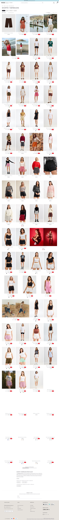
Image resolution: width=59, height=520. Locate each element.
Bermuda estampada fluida (23, 104)
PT (46, 514)
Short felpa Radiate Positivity (50, 437)
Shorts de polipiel (8, 199)
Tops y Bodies (25, 482)
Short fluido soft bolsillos (36, 128)
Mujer (7, 2)
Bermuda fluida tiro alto (50, 223)
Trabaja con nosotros (33, 508)
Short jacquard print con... (9, 175)
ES (44, 514)
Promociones (19, 508)
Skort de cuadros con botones (36, 175)
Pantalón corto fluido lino (50, 413)
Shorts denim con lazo (50, 389)
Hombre (11, 2)
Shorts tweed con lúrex (50, 175)
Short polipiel (36, 199)
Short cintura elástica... (11, 294)
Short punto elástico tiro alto (8, 80)
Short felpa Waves (36, 437)
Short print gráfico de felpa (50, 128)
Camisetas (18, 482)
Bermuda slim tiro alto (22, 342)
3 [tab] (31, 38)
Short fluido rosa (48, 294)
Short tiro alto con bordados (36, 342)
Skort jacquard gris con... (36, 223)
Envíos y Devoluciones (20, 505)
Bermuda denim (15, 318)
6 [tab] (46, 38)
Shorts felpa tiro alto (9, 437)
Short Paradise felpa (23, 80)
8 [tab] (47, 157)
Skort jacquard (50, 199)
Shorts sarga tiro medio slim (50, 270)
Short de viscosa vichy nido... (36, 104)
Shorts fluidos (9, 389)
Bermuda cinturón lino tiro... (22, 128)
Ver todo (3, 10)
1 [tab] (30, 38)
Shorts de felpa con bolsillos (50, 56)
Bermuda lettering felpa (36, 389)
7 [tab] (5, 252)
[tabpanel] (8, 23)
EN (48, 514)
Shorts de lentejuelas (22, 223)
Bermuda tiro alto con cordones (8, 128)
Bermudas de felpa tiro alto (36, 80)
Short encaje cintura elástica (36, 270)
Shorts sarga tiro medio (8, 270)
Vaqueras (15, 10)
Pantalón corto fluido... (8, 413)
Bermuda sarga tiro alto (36, 56)
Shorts (7, 10)
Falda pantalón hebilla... (22, 270)
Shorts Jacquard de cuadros (22, 175)
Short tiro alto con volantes (22, 413)
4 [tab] (6, 276)
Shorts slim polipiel (22, 199)
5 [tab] (32, 38)
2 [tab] (5, 276)
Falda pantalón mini (36, 318)
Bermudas (11, 10)
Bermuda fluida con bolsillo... (22, 437)
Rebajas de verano (32, 511)
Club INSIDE (31, 505)
